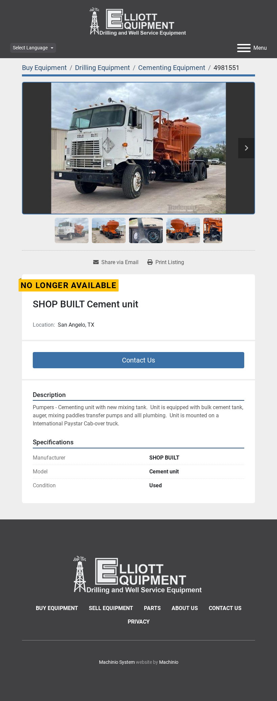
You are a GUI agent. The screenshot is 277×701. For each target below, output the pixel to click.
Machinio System (117, 662)
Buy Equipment (57, 608)
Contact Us (138, 360)
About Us (185, 608)
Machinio (168, 662)
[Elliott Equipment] (138, 574)
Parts (152, 608)
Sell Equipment (111, 608)
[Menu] (244, 48)
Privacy (139, 621)
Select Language (30, 47)
